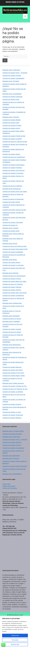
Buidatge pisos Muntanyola (11, 189)
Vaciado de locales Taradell (11, 329)
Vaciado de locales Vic (10, 225)
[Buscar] (4, 60)
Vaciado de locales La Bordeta (12, 392)
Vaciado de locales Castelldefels (13, 78)
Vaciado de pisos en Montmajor (13, 199)
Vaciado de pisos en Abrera (11, 318)
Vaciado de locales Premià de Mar (13, 136)
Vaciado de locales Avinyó (11, 128)
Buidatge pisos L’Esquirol (10, 117)
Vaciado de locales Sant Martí (12, 370)
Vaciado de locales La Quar (11, 412)
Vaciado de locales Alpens (11, 154)
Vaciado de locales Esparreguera (13, 165)
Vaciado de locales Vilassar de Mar (14, 210)
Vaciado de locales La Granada (13, 265)
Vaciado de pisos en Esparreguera (13, 276)
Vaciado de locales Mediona (11, 418)
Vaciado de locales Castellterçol (13, 295)
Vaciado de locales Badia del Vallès (14, 281)
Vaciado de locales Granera (11, 290)
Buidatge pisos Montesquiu (11, 345)
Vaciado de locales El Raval (11, 278)
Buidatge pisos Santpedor (11, 316)
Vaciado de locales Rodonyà (12, 442)
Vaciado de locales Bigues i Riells (13, 375)
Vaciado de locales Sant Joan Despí (14, 293)
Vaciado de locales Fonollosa (12, 167)
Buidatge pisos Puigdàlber (11, 321)
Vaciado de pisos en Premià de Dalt (14, 246)
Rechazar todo (15, 644)
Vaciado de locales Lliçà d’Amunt (13, 170)
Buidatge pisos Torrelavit (10, 81)
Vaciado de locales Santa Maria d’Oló (15, 249)
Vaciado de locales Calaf (10, 122)
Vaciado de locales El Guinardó (12, 173)
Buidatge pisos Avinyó (9, 243)
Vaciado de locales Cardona (11, 404)
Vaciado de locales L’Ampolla (12, 434)
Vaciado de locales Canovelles (12, 222)
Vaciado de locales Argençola (12, 96)
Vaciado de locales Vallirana (11, 287)
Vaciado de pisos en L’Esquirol (12, 284)
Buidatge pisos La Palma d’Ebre (13, 431)
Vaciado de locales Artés (10, 99)
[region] (15, 632)
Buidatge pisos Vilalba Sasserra (13, 383)
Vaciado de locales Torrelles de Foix (14, 386)
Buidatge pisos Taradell (10, 228)
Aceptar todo (15, 635)
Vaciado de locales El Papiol (11, 125)
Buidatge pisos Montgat (10, 273)
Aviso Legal (6, 484)
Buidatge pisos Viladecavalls (12, 303)
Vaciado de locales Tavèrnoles (12, 415)
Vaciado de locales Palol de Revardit (14, 466)
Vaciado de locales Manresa (11, 367)
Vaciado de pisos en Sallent (11, 332)
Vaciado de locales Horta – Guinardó (14, 73)
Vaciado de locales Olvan (10, 231)
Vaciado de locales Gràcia (11, 202)
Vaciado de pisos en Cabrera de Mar (14, 141)
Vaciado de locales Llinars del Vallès (14, 191)
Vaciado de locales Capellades (12, 252)
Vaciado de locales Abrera (11, 262)
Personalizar (15, 640)
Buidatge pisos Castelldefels (12, 94)
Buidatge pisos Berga (9, 259)
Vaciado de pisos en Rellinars (12, 186)
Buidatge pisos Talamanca (11, 70)
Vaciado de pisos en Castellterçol (13, 157)
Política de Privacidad (9, 488)
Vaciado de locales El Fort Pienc (13, 373)
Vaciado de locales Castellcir (12, 139)
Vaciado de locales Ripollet (11, 120)
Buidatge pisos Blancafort (11, 455)
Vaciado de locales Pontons (11, 75)
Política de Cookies (8, 486)
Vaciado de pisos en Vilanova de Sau (14, 389)
